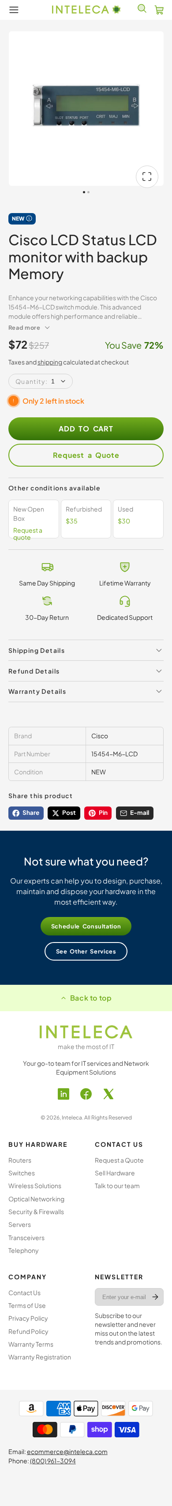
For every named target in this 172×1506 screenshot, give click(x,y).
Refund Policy (28, 1331)
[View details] (86, 1031)
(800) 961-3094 (53, 1461)
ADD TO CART (86, 428)
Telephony (23, 1250)
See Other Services (86, 951)
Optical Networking (36, 1199)
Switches (21, 1173)
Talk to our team (117, 1185)
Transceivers (26, 1237)
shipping (49, 362)
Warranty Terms (30, 1344)
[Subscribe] (155, 1297)
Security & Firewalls (36, 1211)
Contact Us (24, 1292)
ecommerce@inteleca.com (67, 1451)
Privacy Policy (28, 1318)
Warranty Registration (39, 1357)
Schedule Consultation (86, 926)
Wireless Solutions (34, 1185)
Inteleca (72, 1117)
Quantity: (31, 381)
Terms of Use (27, 1305)
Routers (19, 1160)
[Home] (86, 9)
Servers (19, 1224)
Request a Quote (86, 455)
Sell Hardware (115, 1173)
